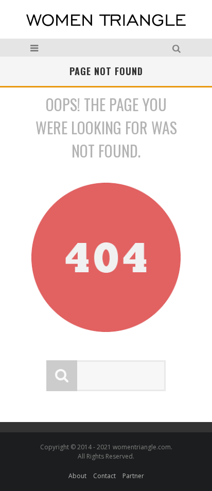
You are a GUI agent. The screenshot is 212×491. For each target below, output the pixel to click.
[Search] (178, 48)
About (77, 475)
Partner (133, 475)
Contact (104, 475)
